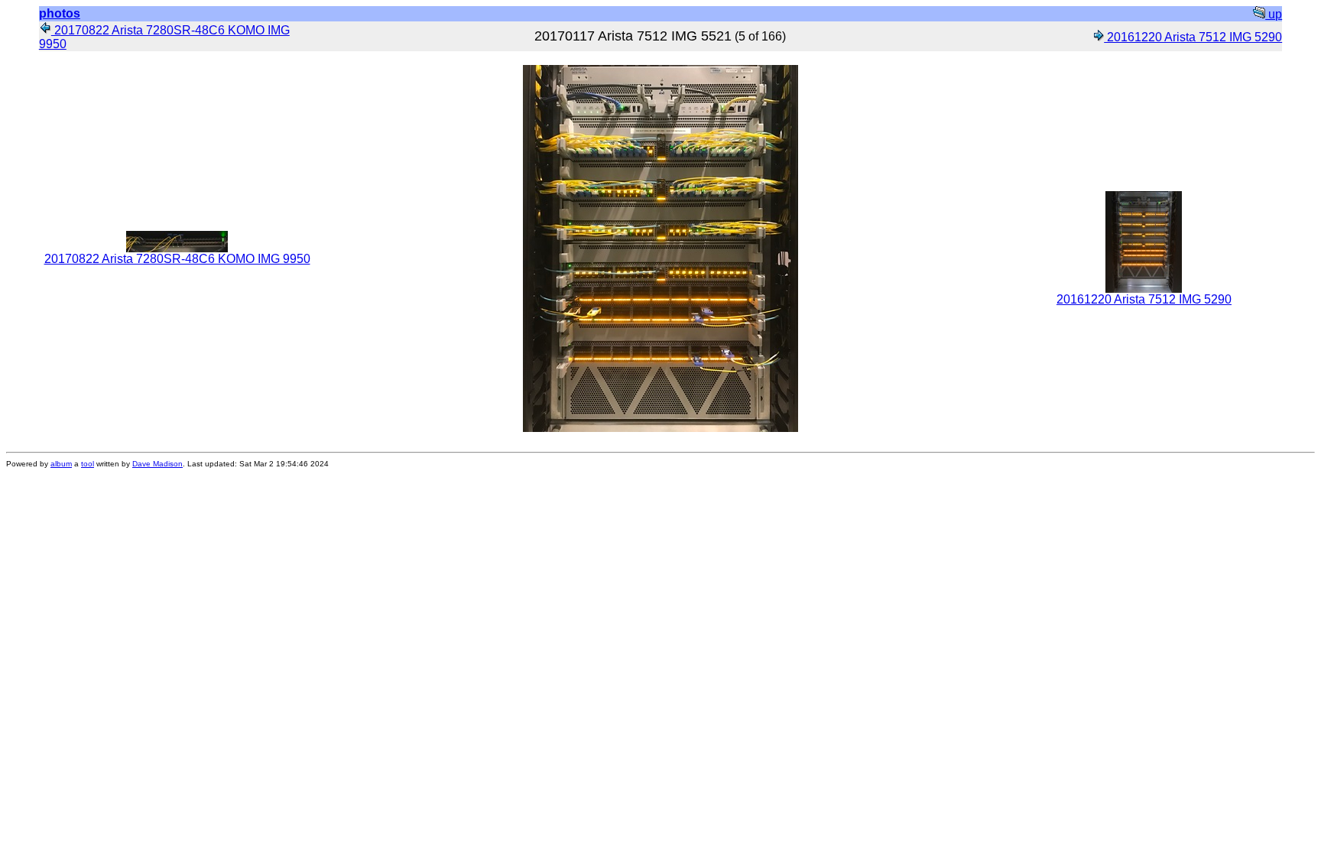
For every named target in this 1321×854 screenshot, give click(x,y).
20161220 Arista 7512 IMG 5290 (1193, 37)
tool (87, 463)
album (61, 463)
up (1273, 14)
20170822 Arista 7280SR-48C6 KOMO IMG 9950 (177, 258)
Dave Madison (157, 463)
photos (59, 13)
